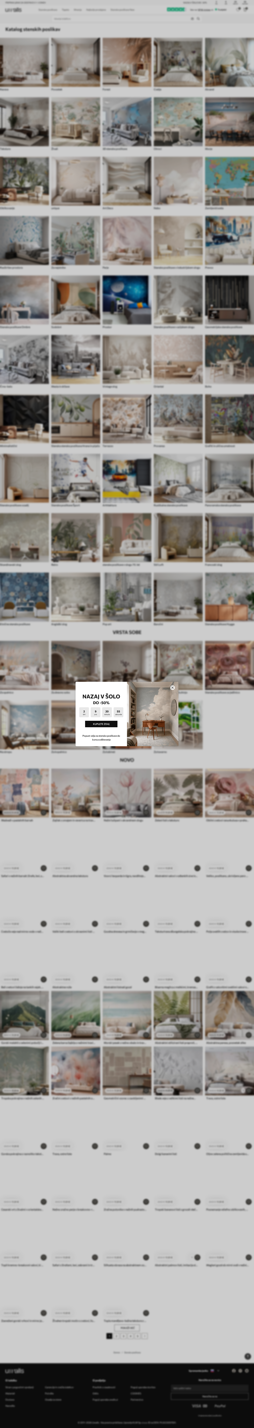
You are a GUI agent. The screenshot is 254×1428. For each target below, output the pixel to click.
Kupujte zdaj (101, 724)
